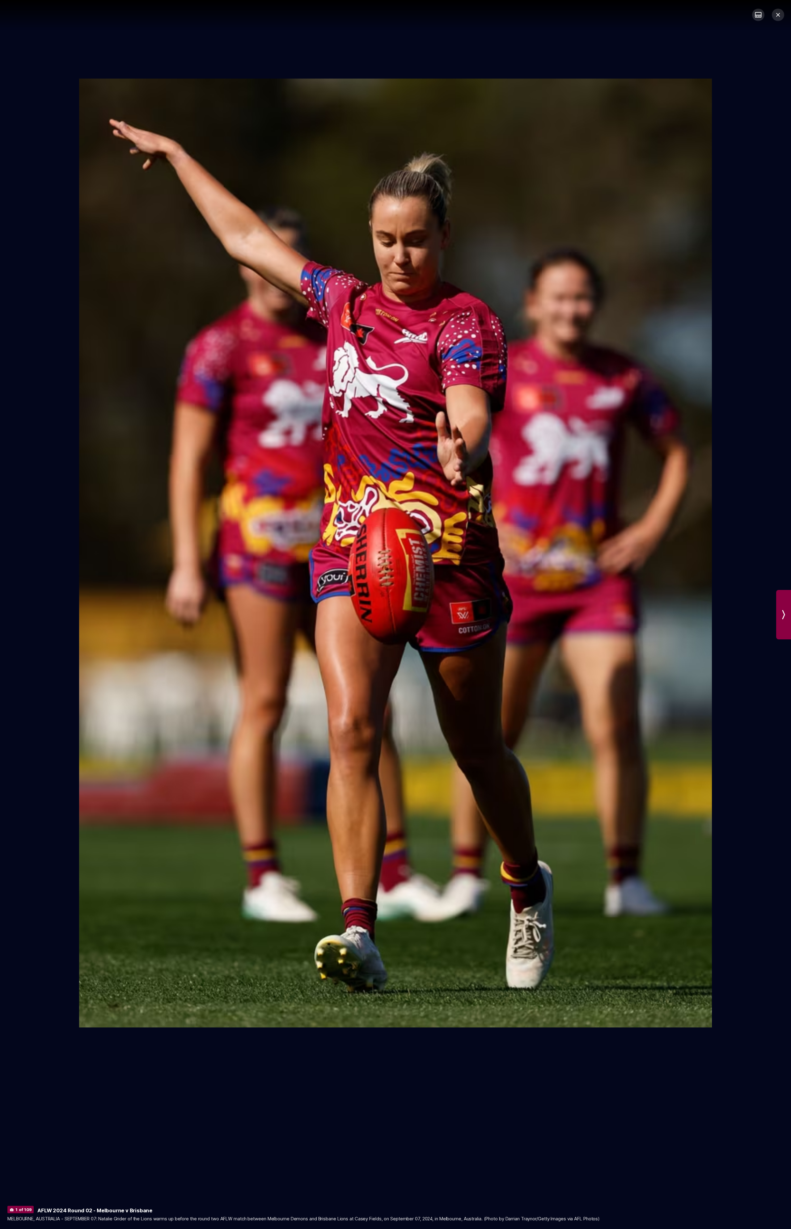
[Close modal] (778, 15)
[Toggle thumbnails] (758, 15)
